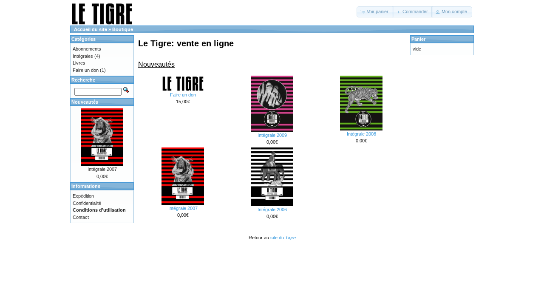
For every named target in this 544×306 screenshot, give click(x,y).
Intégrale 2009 (272, 135)
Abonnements (87, 48)
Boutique (122, 29)
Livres (79, 62)
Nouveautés (84, 102)
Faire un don (183, 94)
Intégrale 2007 (183, 208)
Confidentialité (87, 203)
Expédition (83, 195)
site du (283, 237)
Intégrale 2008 (361, 133)
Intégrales (83, 56)
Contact (81, 217)
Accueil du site (90, 29)
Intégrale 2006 (272, 209)
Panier (418, 39)
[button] (375, 11)
